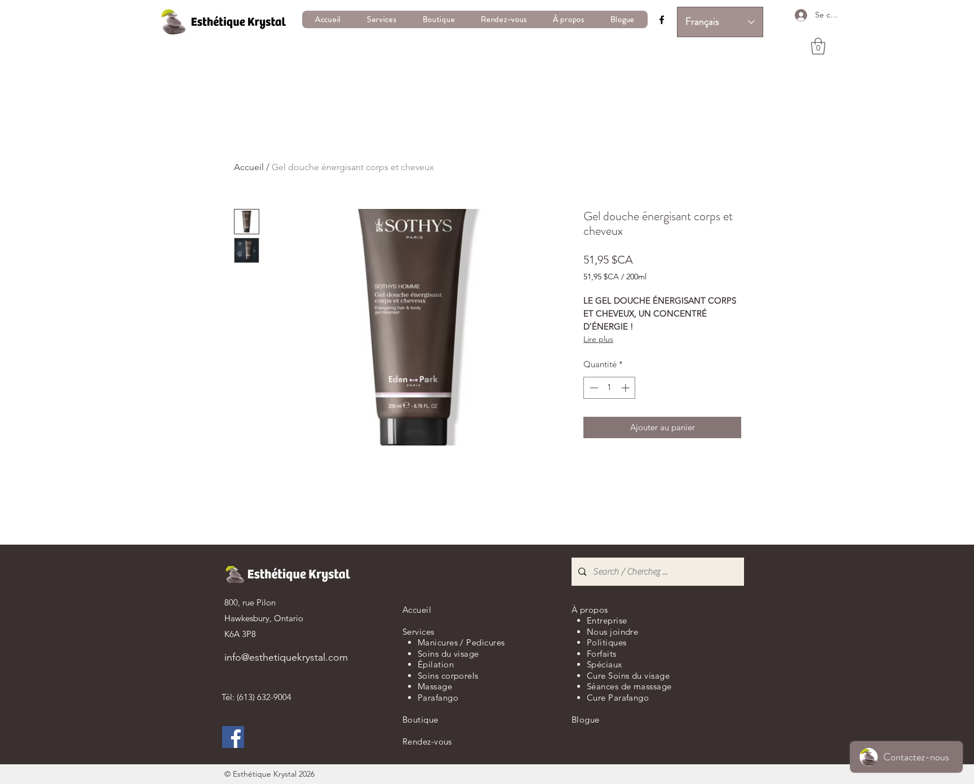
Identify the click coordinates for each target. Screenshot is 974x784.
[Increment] (626, 387)
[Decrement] (592, 387)
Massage (435, 686)
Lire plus (598, 339)
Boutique (420, 719)
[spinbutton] (609, 387)
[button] (382, 19)
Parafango (438, 697)
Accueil (249, 167)
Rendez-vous (427, 741)
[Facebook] (661, 19)
